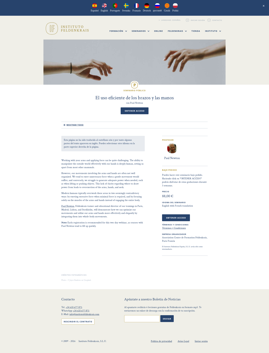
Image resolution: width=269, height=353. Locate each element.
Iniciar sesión (198, 20)
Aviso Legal (183, 341)
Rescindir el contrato (78, 321)
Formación (116, 31)
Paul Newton (67, 206)
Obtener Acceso (134, 110)
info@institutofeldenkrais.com (84, 314)
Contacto (217, 20)
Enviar (167, 318)
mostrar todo (75, 125)
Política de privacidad (161, 341)
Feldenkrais (176, 31)
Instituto (211, 31)
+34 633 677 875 (74, 307)
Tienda (195, 31)
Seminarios (139, 31)
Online (158, 31)
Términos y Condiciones (174, 228)
